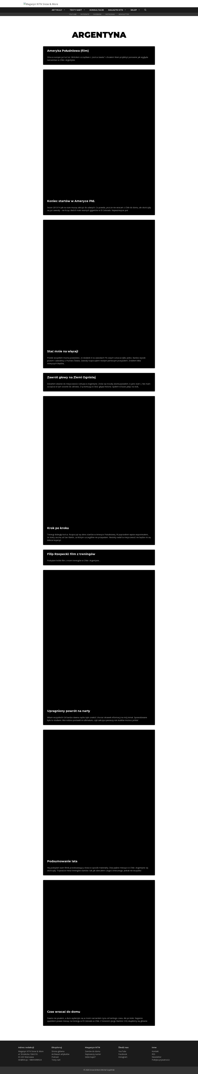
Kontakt (155, 1051)
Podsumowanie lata (62, 861)
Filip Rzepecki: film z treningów (71, 554)
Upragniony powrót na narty (68, 711)
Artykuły (57, 10)
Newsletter (124, 14)
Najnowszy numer (93, 1054)
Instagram (110, 14)
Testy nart (76, 10)
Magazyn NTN (115, 10)
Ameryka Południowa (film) (68, 50)
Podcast (55, 1057)
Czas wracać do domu (63, 1011)
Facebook (97, 14)
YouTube (73, 14)
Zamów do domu (92, 1051)
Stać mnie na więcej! (62, 351)
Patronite (85, 14)
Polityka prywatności (161, 1060)
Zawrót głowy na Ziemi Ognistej (71, 377)
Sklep (134, 10)
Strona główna (58, 1051)
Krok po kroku (58, 528)
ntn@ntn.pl (22, 1060)
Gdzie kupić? (90, 1057)
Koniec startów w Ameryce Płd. (71, 201)
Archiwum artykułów (60, 1054)
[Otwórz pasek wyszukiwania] (145, 10)
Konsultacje (97, 10)
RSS (153, 1054)
